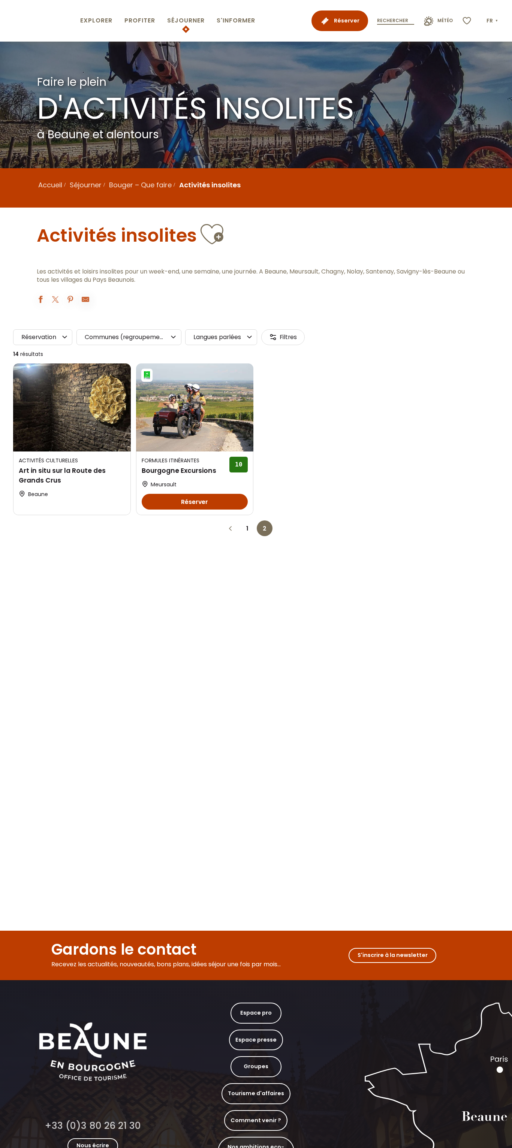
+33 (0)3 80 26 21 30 (93, 1125)
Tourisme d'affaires (256, 1093)
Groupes (256, 1066)
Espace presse (256, 1039)
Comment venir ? (256, 1120)
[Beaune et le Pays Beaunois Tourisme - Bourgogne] (38, 21)
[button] (493, 20)
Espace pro (256, 1012)
